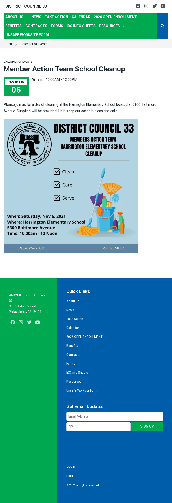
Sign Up (147, 426)
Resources (109, 26)
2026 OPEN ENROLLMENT (115, 17)
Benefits (13, 26)
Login (70, 466)
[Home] (11, 44)
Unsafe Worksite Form (27, 35)
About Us (14, 17)
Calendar (81, 17)
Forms (57, 26)
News (36, 17)
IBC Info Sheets (81, 26)
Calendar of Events (34, 44)
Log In (70, 475)
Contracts (36, 26)
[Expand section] (27, 17)
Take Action (56, 17)
